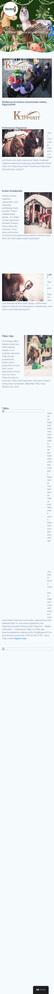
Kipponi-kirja (20, 638)
